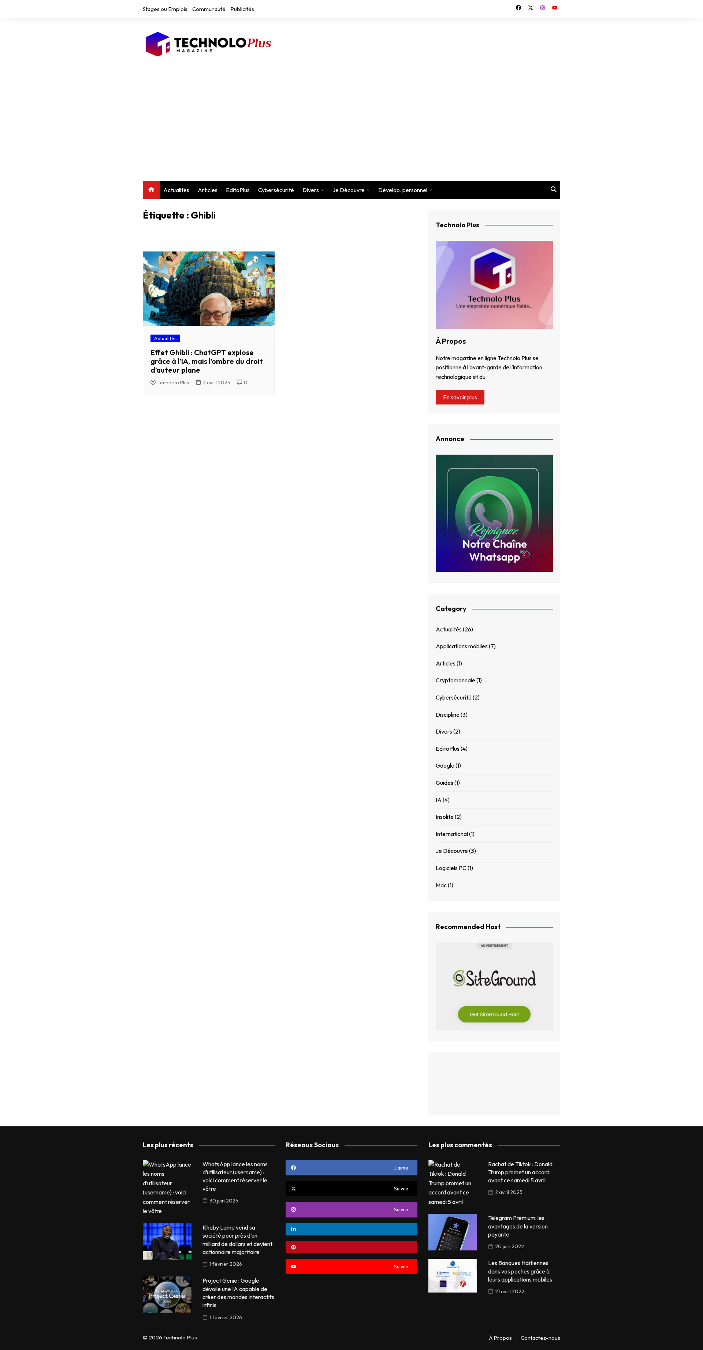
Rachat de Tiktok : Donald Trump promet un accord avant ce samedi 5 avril (520, 1172)
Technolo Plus (173, 382)
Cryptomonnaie (455, 680)
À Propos (500, 1338)
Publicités (242, 8)
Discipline (448, 714)
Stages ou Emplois (165, 8)
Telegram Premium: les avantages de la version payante (518, 1226)
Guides (444, 782)
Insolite (445, 816)
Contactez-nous (540, 1338)
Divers (310, 190)
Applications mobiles (462, 646)
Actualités (176, 190)
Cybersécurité (276, 190)
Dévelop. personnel (402, 190)
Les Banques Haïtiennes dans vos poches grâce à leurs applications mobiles (520, 1271)
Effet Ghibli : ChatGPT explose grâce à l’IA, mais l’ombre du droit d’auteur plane (206, 361)
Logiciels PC (451, 868)
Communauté (209, 8)
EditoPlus (238, 190)
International (452, 834)
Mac (441, 885)
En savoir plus (460, 397)
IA (439, 799)
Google (445, 765)
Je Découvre (348, 190)
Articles (207, 190)
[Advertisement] (351, 115)
